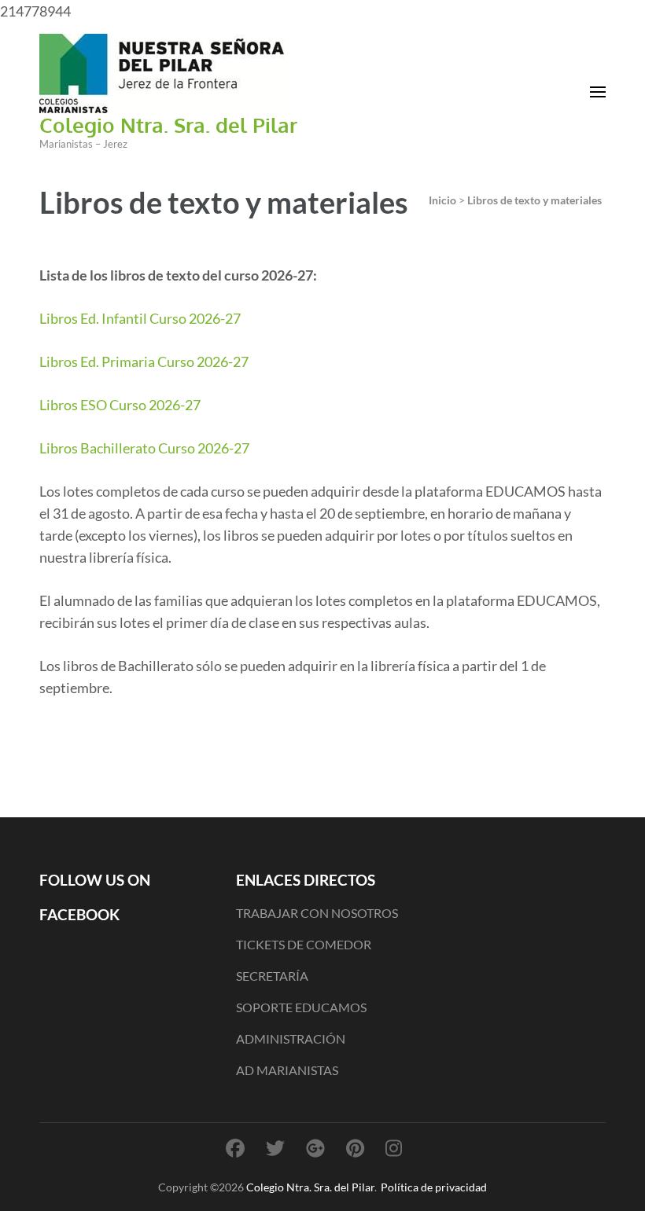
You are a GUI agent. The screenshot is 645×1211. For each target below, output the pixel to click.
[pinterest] (355, 1147)
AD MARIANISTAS (287, 1069)
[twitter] (275, 1147)
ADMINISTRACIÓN (290, 1038)
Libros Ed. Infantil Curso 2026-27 (140, 318)
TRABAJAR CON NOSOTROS (317, 912)
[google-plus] (315, 1147)
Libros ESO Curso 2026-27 (120, 404)
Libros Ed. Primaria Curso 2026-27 (144, 361)
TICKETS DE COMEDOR (303, 944)
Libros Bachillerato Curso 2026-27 (144, 448)
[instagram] (393, 1147)
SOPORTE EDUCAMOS (301, 1007)
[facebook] (235, 1147)
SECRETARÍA (272, 975)
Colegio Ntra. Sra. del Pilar (168, 125)
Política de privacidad (434, 1187)
